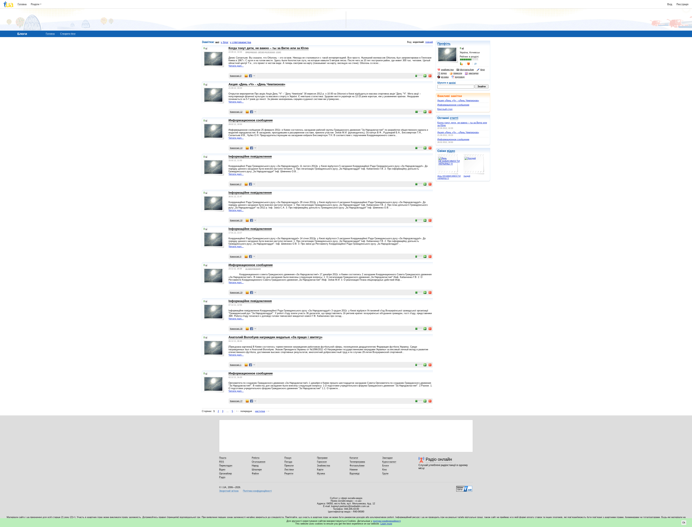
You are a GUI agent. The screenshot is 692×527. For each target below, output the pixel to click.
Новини (354, 469)
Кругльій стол (445, 109)
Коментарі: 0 (235, 76)
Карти (320, 469)
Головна (22, 4)
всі (217, 42)
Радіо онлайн (439, 459)
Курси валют (389, 461)
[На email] (246, 75)
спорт (278, 52)
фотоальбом (467, 69)
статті (454, 118)
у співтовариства (240, 42)
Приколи (289, 465)
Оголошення (258, 461)
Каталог (354, 457)
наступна (260, 411)
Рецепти (288, 473)
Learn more (386, 523)
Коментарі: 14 (236, 148)
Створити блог (68, 33)
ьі (206, 48)
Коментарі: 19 (236, 292)
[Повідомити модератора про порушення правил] (430, 75)
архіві (452, 82)
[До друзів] (461, 63)
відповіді (460, 77)
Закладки (387, 457)
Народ (255, 465)
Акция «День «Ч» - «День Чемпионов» (458, 100)
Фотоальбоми (357, 465)
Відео (222, 469)
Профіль (444, 43)
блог (482, 69)
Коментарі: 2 (235, 184)
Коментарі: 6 (235, 256)
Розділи (35, 4)
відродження (251, 52)
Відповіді (355, 473)
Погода (288, 461)
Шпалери (257, 469)
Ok (683, 522)
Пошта (222, 457)
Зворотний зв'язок (229, 491)
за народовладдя (253, 269)
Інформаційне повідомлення (250, 156)
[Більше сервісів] (254, 76)
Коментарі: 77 (236, 401)
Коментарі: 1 (235, 365)
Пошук (287, 457)
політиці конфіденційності (387, 521)
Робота (255, 457)
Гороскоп (322, 461)
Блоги (385, 465)
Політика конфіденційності (257, 491)
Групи (385, 473)
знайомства (447, 69)
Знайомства (323, 465)
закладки (473, 73)
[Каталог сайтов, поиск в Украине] (464, 487)
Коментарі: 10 (236, 220)
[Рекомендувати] (425, 75)
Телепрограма (357, 461)
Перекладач (225, 465)
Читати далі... (236, 65)
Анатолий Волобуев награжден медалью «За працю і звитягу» (275, 337)
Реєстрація (682, 4)
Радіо (222, 477)
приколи (457, 73)
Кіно (384, 469)
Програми (322, 457)
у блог (224, 42)
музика (445, 77)
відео (444, 73)
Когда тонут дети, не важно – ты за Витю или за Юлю (269, 48)
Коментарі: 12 (236, 112)
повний (429, 42)
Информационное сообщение (453, 104)
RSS (221, 461)
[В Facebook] (250, 75)
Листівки (289, 469)
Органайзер (225, 473)
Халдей (466, 176)
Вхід (669, 4)
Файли (255, 473)
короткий (418, 42)
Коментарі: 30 (236, 329)
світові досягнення (266, 52)
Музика (321, 473)
